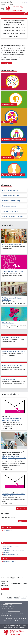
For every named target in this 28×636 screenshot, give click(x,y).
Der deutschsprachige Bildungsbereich (13, 550)
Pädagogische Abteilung (9, 561)
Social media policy (20, 627)
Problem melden (6, 615)
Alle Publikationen (8, 530)
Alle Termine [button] (22, 521)
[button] (15, 618)
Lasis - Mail (6, 548)
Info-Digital (6, 552)
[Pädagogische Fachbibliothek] (14, 235)
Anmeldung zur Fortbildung (11, 201)
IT (24, 2)
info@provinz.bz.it (9, 606)
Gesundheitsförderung (9, 379)
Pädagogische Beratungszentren (12, 271)
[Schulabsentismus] (14, 314)
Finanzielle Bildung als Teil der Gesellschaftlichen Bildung (12, 419)
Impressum (23, 625)
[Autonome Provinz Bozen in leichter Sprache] (26, 2)
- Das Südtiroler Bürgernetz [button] (13, 620)
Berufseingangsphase (9, 206)
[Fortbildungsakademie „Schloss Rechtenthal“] (14, 289)
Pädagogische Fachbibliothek (11, 244)
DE (22, 2)
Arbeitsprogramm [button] (6, 63)
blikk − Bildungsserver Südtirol (12, 365)
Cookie (11, 627)
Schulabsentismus (8, 323)
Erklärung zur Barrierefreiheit (10, 625)
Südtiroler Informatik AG (14, 611)
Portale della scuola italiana (10, 554)
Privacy (5, 627)
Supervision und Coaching (10, 337)
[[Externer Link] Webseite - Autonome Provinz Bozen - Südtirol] (15, 8)
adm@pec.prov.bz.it (8, 608)
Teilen (10, 597)
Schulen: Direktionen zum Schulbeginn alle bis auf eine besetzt (14, 457)
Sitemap (4, 594)
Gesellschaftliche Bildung (10, 211)
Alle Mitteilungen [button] (21, 509)
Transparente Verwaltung (8, 614)
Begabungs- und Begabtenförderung (14, 351)
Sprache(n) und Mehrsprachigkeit (12, 216)
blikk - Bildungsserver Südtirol (11, 546)
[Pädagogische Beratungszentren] (14, 262)
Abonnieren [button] (5, 589)
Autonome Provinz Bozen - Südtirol (13, 603)
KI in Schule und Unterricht (10, 190)
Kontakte (20, 614)
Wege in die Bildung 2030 (10, 195)
